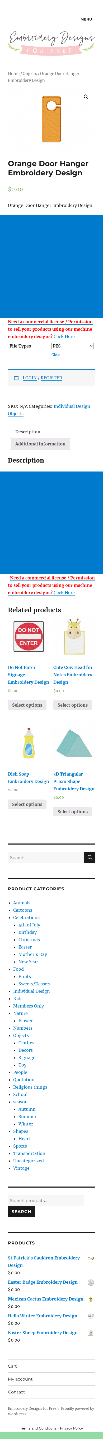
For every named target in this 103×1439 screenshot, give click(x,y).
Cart (12, 1366)
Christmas (29, 939)
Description (27, 431)
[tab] (28, 432)
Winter (25, 1124)
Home (14, 73)
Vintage (21, 1168)
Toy (22, 1065)
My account (20, 1379)
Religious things (30, 1087)
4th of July (29, 924)
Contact (16, 1392)
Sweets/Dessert (34, 983)
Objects (30, 73)
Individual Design (72, 406)
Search (21, 1211)
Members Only (28, 1006)
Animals (21, 902)
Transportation (29, 1153)
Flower (25, 1020)
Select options (27, 705)
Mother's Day (32, 954)
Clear (56, 355)
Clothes (26, 1042)
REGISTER (51, 377)
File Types (20, 346)
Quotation (24, 1079)
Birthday (27, 932)
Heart (24, 1138)
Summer (27, 1116)
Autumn (27, 1109)
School (20, 1094)
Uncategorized (28, 1160)
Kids (17, 998)
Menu (86, 19)
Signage (26, 1057)
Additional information (40, 443)
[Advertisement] (51, 266)
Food (18, 969)
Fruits (24, 976)
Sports (20, 1146)
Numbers (22, 1028)
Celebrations (26, 917)
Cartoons (22, 910)
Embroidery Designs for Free (32, 1408)
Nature (20, 1013)
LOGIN (30, 377)
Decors (25, 1050)
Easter (25, 947)
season (20, 1101)
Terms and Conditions (38, 1428)
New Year (28, 961)
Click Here (50, 329)
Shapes (20, 1131)
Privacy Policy (71, 1428)
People (20, 1072)
